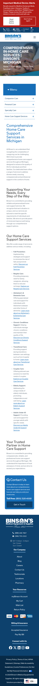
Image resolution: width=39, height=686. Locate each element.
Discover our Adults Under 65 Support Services (20, 427)
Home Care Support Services (16, 116)
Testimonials (19, 574)
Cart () (32, 30)
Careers (19, 565)
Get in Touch (19, 504)
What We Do (16, 66)
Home (5, 66)
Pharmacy (19, 583)
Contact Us (26, 30)
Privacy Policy (11, 659)
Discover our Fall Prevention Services (20, 266)
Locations (19, 578)
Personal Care (10, 104)
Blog (19, 561)
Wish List (19, 605)
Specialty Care (10, 110)
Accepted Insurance (19, 630)
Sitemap (17, 663)
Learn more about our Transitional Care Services (21, 362)
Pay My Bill (19, 634)
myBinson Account (20, 596)
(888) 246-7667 (7, 30)
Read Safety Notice (11, 21)
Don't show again (28, 20)
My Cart (19, 601)
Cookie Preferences (21, 667)
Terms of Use (22, 659)
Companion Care (11, 98)
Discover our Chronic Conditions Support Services (21, 340)
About (19, 557)
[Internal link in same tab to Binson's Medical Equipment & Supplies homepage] (13, 37)
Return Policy (19, 610)
